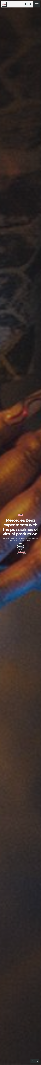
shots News (21, 552)
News (21, 515)
